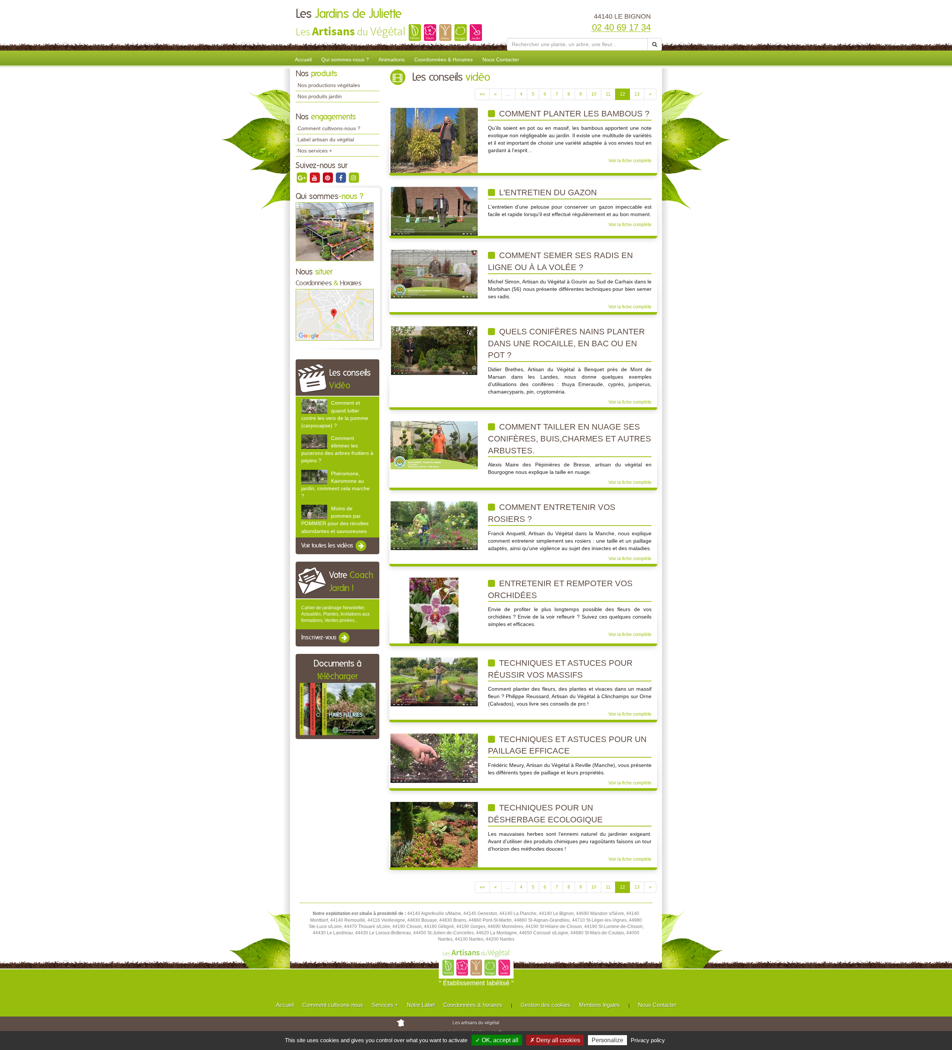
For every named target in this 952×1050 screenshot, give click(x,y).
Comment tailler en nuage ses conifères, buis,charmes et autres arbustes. (569, 438)
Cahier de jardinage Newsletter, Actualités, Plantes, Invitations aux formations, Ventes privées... (335, 614)
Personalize (607, 1040)
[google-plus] (302, 177)
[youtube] (315, 177)
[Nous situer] (335, 314)
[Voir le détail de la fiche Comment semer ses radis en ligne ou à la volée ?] (434, 273)
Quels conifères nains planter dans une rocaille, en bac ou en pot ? (566, 343)
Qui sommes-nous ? (345, 59)
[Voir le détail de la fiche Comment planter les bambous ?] (434, 140)
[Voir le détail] (314, 406)
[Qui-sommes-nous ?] (335, 231)
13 (637, 94)
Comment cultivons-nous (332, 1005)
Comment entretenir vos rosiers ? (551, 513)
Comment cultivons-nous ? (329, 128)
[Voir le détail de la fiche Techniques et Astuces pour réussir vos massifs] (434, 681)
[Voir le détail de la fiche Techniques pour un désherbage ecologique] (434, 834)
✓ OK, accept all (496, 1040)
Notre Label (421, 1005)
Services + (385, 1005)
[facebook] (341, 177)
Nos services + (315, 151)
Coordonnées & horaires (472, 1005)
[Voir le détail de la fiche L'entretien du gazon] (434, 210)
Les (349, 14)
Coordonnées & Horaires (443, 59)
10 (593, 94)
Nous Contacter (500, 59)
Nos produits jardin (320, 96)
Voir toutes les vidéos (328, 546)
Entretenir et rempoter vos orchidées (560, 589)
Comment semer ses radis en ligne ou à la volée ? (560, 261)
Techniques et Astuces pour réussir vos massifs (560, 669)
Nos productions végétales (329, 85)
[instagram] (354, 177)
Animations (392, 59)
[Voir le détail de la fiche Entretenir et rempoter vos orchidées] (434, 610)
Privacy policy (648, 1040)
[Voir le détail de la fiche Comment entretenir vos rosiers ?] (434, 525)
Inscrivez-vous (319, 638)
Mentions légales (599, 1005)
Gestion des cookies (545, 1005)
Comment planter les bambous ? (573, 113)
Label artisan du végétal (326, 139)
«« (482, 94)
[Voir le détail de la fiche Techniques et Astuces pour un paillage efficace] (434, 757)
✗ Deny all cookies (555, 1040)
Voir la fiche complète (630, 160)
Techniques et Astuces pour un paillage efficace (567, 745)
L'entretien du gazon (547, 192)
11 (608, 94)
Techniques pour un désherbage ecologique (545, 813)
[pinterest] (328, 177)
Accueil (303, 59)
